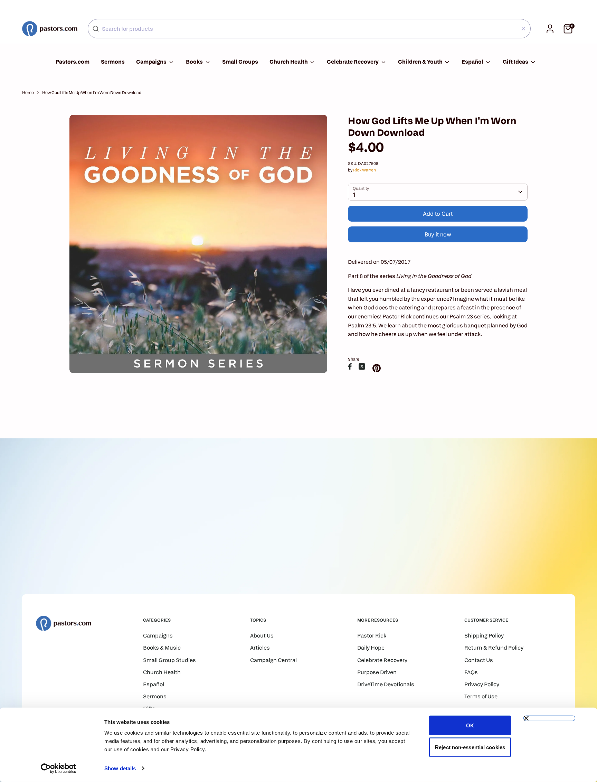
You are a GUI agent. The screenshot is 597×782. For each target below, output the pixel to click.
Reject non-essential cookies (470, 747)
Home (28, 92)
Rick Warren (364, 170)
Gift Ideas (516, 61)
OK (470, 725)
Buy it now (438, 234)
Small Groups (240, 61)
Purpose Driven (377, 672)
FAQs (471, 672)
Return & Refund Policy (493, 647)
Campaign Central (273, 660)
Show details (120, 768)
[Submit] (95, 28)
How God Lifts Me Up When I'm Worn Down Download (91, 92)
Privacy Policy (481, 684)
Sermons (113, 61)
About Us (262, 635)
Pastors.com (72, 61)
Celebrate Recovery (353, 61)
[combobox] (309, 28)
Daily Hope (371, 647)
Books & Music (162, 647)
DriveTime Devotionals (385, 684)
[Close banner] (549, 718)
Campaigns (152, 61)
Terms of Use (481, 696)
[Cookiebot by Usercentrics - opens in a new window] (58, 768)
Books (195, 61)
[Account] (550, 29)
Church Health (289, 61)
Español (473, 61)
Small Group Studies (169, 660)
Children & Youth (421, 61)
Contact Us (478, 660)
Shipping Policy (484, 635)
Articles (260, 647)
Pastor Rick (371, 635)
